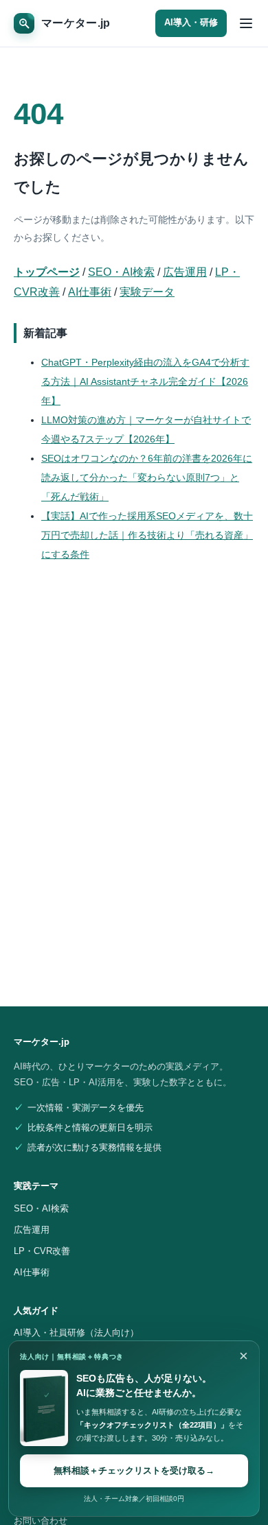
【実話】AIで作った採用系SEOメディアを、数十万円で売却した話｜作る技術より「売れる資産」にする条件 (147, 535)
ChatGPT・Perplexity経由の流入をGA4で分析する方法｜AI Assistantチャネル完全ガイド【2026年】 (145, 381)
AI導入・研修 (191, 22)
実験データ (147, 292)
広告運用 (185, 272)
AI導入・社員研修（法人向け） (76, 1332)
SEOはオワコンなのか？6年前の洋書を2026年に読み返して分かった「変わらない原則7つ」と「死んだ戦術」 (146, 477)
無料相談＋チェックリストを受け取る (134, 1470)
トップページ (47, 272)
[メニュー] (246, 23)
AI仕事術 (89, 292)
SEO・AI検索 (121, 272)
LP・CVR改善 (42, 1251)
